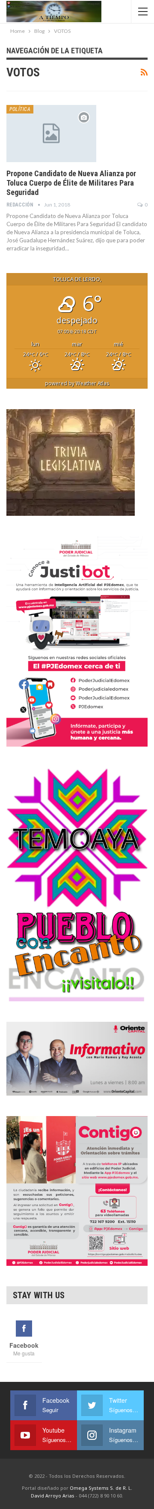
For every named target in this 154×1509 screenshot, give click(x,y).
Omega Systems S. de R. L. (101, 1488)
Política (19, 109)
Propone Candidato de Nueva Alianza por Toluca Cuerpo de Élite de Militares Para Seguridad (71, 183)
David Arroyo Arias (52, 1495)
